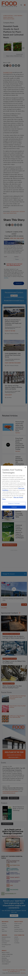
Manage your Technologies (14, 503)
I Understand (14, 507)
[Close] (25, 467)
